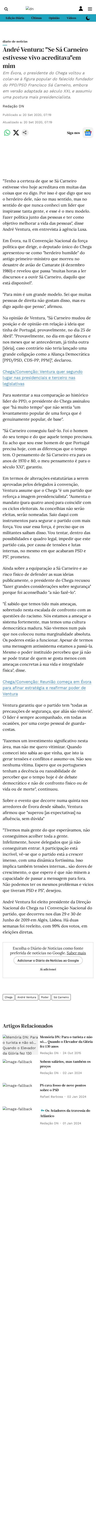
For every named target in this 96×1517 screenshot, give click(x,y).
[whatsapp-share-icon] (7, 135)
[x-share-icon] (16, 135)
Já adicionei (48, 969)
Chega (9, 997)
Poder (45, 997)
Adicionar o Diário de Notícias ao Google (48, 960)
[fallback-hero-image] (20, 1045)
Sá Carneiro (61, 997)
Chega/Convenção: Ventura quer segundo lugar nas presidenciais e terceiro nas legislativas (43, 377)
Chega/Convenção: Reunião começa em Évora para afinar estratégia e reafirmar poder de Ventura (47, 687)
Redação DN (13, 106)
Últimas (36, 18)
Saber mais (76, 952)
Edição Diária (15, 18)
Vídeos (71, 18)
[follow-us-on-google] (88, 132)
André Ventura (26, 997)
